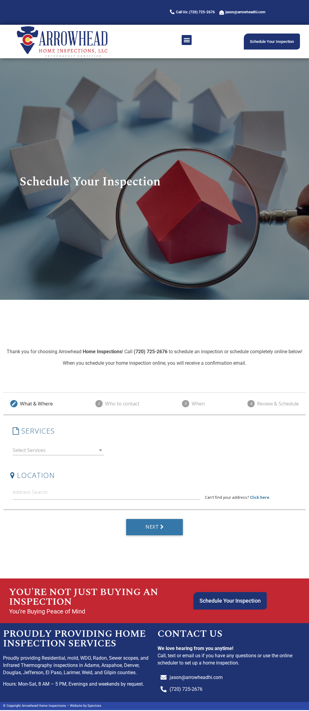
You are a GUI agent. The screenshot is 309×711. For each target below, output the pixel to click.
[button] (187, 40)
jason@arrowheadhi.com (245, 12)
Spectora (94, 706)
